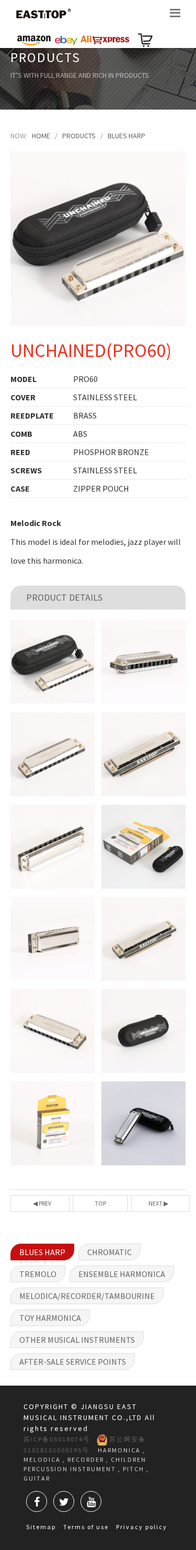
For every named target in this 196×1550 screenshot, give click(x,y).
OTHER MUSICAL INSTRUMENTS (77, 1339)
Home (41, 135)
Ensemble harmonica (121, 1274)
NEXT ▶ (158, 1203)
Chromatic (109, 1252)
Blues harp (126, 135)
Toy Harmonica (50, 1318)
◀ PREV (42, 1203)
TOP (100, 1203)
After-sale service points (72, 1361)
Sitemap (41, 1527)
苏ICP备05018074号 (57, 1439)
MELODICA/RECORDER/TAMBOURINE (87, 1296)
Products (79, 135)
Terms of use (86, 1527)
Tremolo (37, 1274)
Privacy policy (141, 1527)
